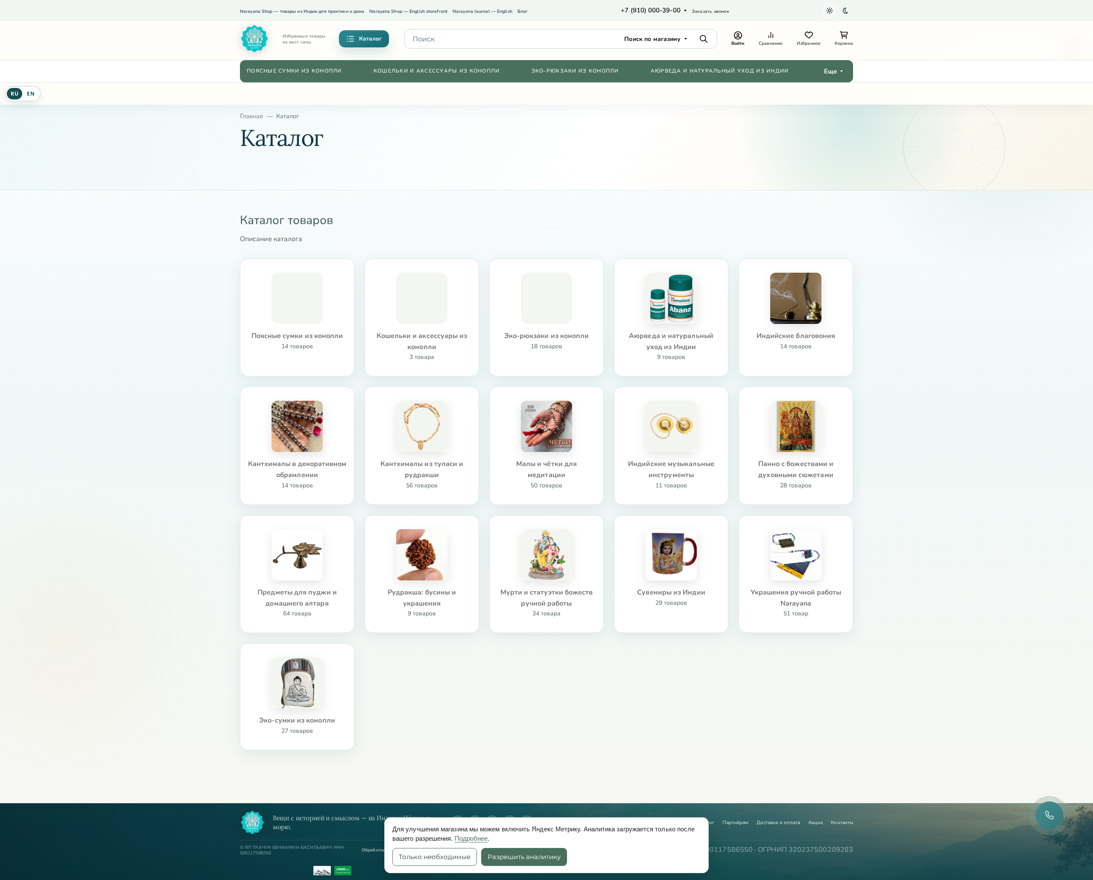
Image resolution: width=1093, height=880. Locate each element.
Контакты (842, 823)
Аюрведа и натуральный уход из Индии (720, 70)
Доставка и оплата (778, 823)
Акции (815, 823)
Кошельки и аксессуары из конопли (437, 70)
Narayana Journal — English (482, 11)
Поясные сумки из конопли (294, 70)
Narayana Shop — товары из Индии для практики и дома (302, 11)
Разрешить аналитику (524, 857)
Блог (522, 11)
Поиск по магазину (652, 39)
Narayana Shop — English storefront (408, 11)
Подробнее (471, 838)
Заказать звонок (710, 11)
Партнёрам (735, 823)
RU (14, 93)
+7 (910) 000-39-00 (650, 10)
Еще (830, 71)
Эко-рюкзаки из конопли (575, 70)
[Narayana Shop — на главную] (252, 822)
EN (31, 93)
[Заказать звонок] (1049, 815)
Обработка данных (382, 850)
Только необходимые (435, 857)
